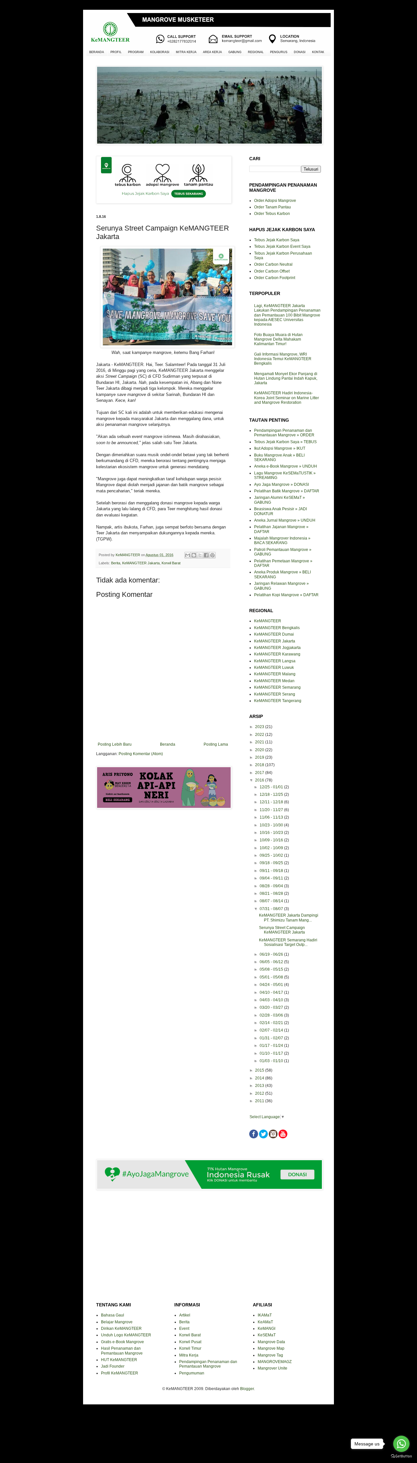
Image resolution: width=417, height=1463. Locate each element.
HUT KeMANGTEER (119, 1359)
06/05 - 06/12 (272, 962)
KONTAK (318, 52)
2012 (260, 1093)
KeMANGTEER (267, 621)
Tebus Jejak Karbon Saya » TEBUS (285, 442)
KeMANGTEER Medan (274, 681)
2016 (260, 780)
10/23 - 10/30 (272, 825)
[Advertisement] (163, 837)
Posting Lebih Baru (115, 744)
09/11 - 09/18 (272, 870)
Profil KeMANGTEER (119, 1373)
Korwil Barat (171, 563)
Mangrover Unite (272, 1368)
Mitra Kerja (188, 1355)
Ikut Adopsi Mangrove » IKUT (279, 448)
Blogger (247, 1388)
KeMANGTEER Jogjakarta (277, 647)
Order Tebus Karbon (272, 213)
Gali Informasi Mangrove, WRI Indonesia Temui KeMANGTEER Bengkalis (282, 359)
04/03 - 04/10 (272, 1000)
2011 (260, 1101)
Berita (115, 563)
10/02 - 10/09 (272, 848)
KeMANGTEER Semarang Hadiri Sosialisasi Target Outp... (288, 942)
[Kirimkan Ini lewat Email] (187, 555)
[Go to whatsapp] (401, 1444)
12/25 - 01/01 (272, 787)
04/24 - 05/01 (272, 984)
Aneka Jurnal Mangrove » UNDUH (284, 520)
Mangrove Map (271, 1348)
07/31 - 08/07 (272, 909)
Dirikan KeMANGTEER (121, 1328)
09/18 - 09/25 (272, 863)
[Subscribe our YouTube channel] (283, 1137)
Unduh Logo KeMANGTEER (126, 1335)
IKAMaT (265, 1315)
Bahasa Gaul (112, 1315)
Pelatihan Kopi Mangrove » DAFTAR (286, 595)
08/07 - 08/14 (272, 901)
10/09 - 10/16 (272, 840)
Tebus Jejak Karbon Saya (276, 240)
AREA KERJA (212, 52)
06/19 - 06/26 (272, 954)
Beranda (167, 744)
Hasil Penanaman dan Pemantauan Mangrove (122, 1350)
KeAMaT (265, 1322)
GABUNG (234, 52)
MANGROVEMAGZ (275, 1361)
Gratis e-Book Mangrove (122, 1342)
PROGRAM (136, 52)
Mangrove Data (271, 1342)
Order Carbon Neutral (273, 264)
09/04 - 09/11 (272, 878)
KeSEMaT (267, 1335)
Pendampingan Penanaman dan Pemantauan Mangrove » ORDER (284, 432)
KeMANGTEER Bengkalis (277, 628)
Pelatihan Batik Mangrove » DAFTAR (286, 491)
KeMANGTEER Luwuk (274, 667)
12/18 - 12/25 (272, 794)
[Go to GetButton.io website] (401, 1456)
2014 (260, 1078)
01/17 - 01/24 (272, 1045)
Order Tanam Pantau (272, 207)
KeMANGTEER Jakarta (141, 563)
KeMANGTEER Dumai (274, 634)
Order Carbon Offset (272, 271)
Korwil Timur (190, 1348)
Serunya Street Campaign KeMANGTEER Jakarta (282, 930)
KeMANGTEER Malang (274, 674)
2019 (260, 757)
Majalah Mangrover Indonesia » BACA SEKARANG (282, 540)
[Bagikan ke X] (200, 555)
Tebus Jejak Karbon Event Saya (282, 246)
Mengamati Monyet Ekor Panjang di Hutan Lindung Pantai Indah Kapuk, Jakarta (285, 379)
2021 (260, 742)
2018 (260, 765)
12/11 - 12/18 (272, 802)
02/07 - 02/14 (272, 1030)
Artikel (184, 1315)
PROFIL (116, 52)
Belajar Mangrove (117, 1322)
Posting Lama (216, 744)
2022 (260, 734)
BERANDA (96, 52)
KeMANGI (266, 1328)
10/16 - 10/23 (272, 832)
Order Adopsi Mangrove (275, 200)
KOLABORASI (159, 52)
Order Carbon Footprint (274, 277)
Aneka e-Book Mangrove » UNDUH (285, 466)
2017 (260, 772)
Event (184, 1328)
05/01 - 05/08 (272, 977)
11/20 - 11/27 (272, 810)
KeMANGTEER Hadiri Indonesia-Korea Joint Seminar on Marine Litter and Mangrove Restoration (286, 398)
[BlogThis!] (194, 555)
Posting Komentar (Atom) (141, 754)
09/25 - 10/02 (272, 855)
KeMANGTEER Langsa (274, 661)
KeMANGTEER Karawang (277, 654)
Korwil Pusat (190, 1342)
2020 (260, 750)
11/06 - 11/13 (272, 817)
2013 (260, 1085)
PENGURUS (278, 52)
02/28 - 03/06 (272, 1015)
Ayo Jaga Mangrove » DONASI (281, 484)
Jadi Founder (112, 1366)
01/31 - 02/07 (272, 1038)
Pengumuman (191, 1373)
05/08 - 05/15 (272, 969)
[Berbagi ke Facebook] (206, 555)
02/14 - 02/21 (272, 1022)
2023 (260, 726)
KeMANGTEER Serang (274, 694)
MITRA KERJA (186, 52)
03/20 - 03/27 (272, 1007)
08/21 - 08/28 (272, 893)
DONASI (300, 52)
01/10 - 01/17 (272, 1053)
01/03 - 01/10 (272, 1061)
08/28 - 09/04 (272, 886)
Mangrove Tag (270, 1355)
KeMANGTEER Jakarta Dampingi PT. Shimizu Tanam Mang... (288, 917)
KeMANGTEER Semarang (277, 687)
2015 (260, 1070)
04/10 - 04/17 (272, 992)
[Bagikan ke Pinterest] (212, 555)
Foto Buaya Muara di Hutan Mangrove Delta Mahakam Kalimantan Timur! (278, 339)
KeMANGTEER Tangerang (277, 700)
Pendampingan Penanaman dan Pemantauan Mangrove (208, 1364)
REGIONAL (256, 52)
